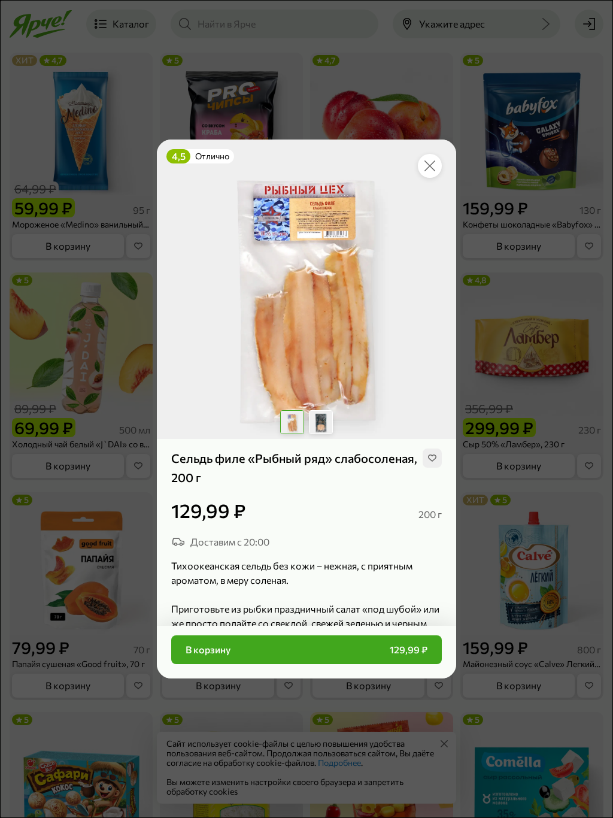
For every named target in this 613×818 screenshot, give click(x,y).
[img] (432, 458)
